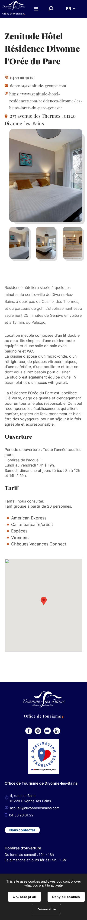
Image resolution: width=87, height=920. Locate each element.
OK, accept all (24, 897)
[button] (43, 601)
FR (68, 9)
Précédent (15, 176)
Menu (36, 9)
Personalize (46, 909)
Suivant (76, 176)
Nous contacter (22, 830)
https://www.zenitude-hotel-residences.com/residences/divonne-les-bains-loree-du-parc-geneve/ (45, 100)
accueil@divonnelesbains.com (35, 808)
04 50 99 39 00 (22, 77)
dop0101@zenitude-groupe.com (38, 85)
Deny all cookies (66, 897)
